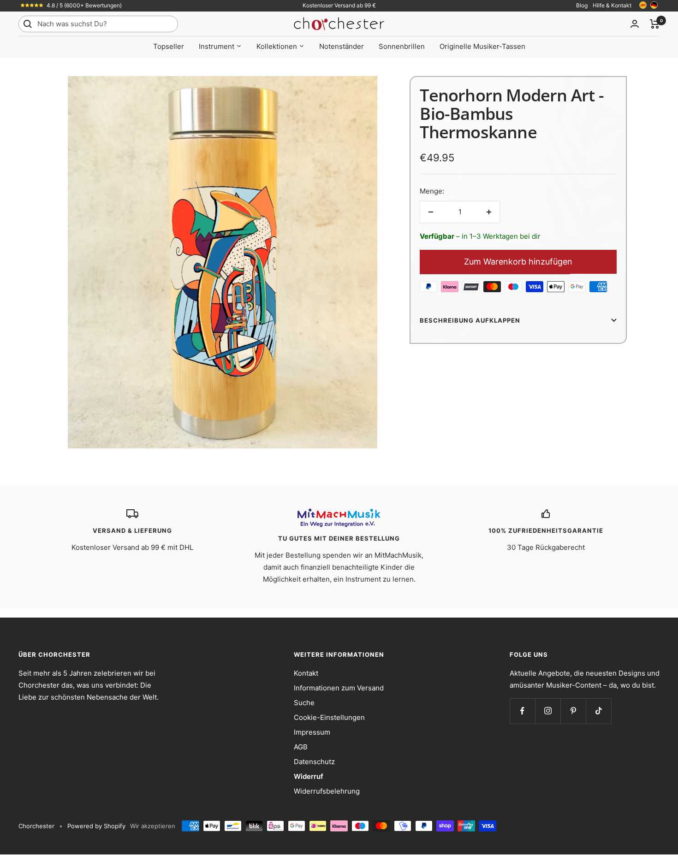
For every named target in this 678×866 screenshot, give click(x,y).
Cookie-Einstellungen (329, 717)
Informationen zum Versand (339, 687)
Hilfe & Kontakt (612, 5)
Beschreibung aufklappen (470, 320)
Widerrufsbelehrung (327, 791)
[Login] (634, 24)
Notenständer (341, 46)
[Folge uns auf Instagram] (547, 711)
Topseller (168, 46)
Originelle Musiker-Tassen (482, 46)
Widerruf (308, 776)
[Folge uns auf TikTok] (598, 711)
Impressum (312, 732)
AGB (301, 746)
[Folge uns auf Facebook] (522, 711)
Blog (582, 5)
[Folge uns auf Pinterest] (573, 711)
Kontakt (306, 673)
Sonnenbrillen (402, 46)
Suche (304, 702)
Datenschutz (314, 761)
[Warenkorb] (655, 24)
